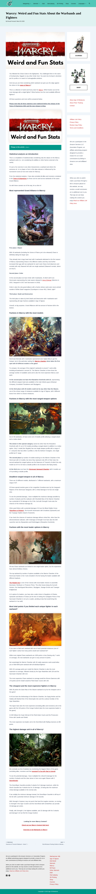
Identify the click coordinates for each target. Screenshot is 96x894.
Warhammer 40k (55, 856)
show (27, 147)
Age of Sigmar (46, 280)
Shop (67, 3)
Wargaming (26, 3)
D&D (43, 3)
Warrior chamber (40, 361)
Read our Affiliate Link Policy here (18, 871)
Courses (73, 3)
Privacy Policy (74, 122)
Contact (72, 105)
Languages (81, 3)
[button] (89, 4)
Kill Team (52, 868)
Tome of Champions (20, 178)
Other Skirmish (54, 870)
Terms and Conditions (76, 128)
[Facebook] (7, 875)
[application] (30, 3)
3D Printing (60, 3)
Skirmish (35, 3)
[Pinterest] (9, 875)
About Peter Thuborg (76, 103)
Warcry (41, 90)
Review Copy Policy (76, 125)
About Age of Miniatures (77, 100)
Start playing (50, 3)
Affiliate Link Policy (75, 119)
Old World (53, 861)
